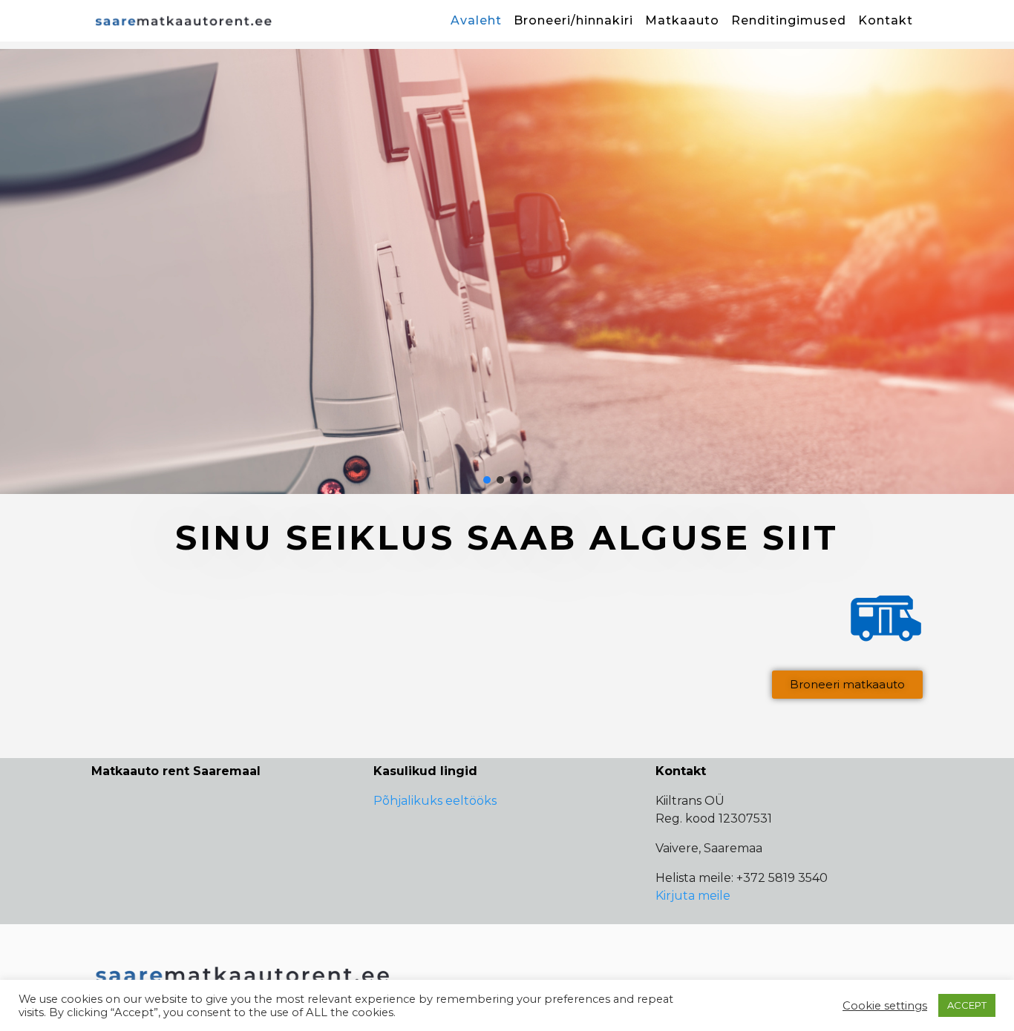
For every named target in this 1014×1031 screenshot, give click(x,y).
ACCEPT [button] (967, 1005)
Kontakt (885, 20)
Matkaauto (682, 20)
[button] (507, 271)
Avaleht (476, 20)
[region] (507, 271)
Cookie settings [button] (885, 1005)
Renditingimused (788, 20)
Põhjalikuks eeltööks (435, 801)
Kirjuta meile (692, 896)
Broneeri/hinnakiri (573, 20)
